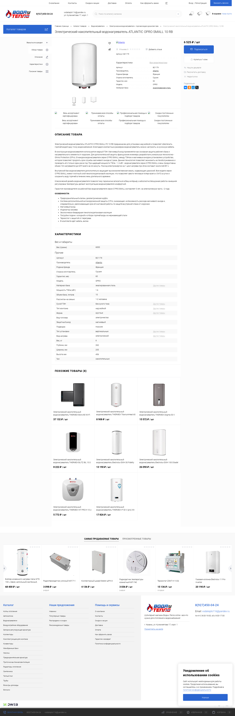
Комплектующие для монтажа (15, 639)
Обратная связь (15, 712)
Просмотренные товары (136, 539)
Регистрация (201, 3)
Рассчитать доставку (196, 72)
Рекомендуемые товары (59, 625)
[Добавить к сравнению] (109, 49)
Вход (191, 3)
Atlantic (156, 71)
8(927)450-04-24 (34, 712)
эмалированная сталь (162, 88)
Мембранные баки (10, 648)
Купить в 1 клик (201, 59)
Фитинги (6, 690)
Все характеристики (158, 63)
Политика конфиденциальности (107, 644)
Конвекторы (8, 644)
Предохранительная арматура (15, 658)
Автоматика (8, 616)
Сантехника (8, 671)
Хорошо (205, 697)
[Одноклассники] (189, 87)
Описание (39, 57)
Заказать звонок (221, 3)
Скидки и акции (92, 3)
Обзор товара (37, 50)
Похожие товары (36, 71)
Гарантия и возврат (103, 639)
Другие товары (159, 286)
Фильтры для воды (10, 685)
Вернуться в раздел (35, 43)
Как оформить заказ (149, 3)
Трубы (5, 681)
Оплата (128, 3)
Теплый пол (8, 676)
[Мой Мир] (193, 87)
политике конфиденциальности (197, 690)
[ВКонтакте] (185, 87)
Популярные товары (57, 616)
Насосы (6, 653)
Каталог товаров (16, 29)
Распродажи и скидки (58, 621)
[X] (197, 87)
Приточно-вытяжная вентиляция (16, 662)
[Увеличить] (83, 65)
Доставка (112, 3)
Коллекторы (8, 634)
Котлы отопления (10, 611)
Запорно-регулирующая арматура (17, 630)
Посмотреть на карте (153, 629)
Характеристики (36, 64)
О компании (54, 3)
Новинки (52, 611)
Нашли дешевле (194, 68)
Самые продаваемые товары (101, 539)
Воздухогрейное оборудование (15, 625)
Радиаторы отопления (12, 667)
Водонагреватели (10, 621)
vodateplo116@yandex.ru (216, 611)
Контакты (72, 3)
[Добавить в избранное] (109, 43)
